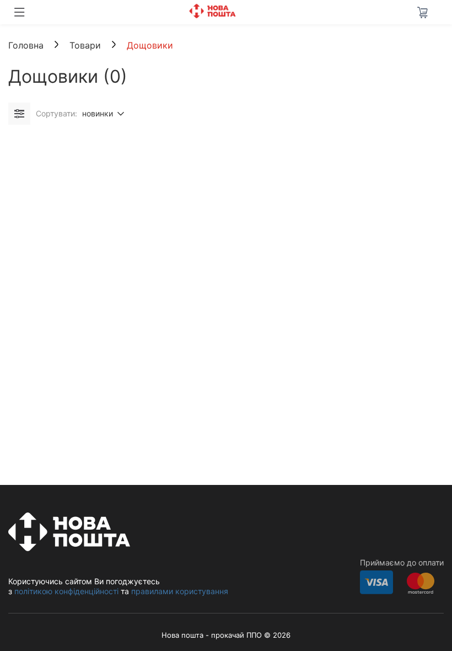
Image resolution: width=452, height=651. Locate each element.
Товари (86, 45)
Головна (26, 45)
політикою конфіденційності (66, 591)
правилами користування (179, 591)
